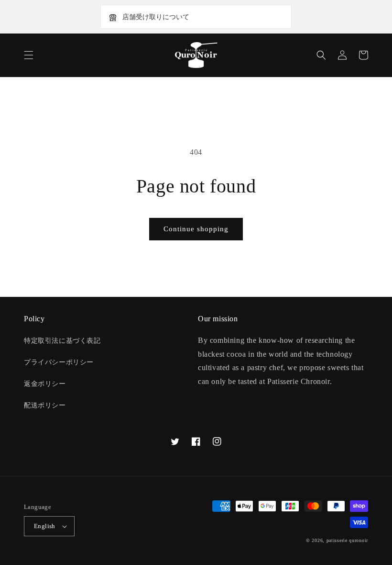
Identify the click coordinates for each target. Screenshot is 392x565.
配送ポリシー (45, 405)
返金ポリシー (45, 383)
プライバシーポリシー (59, 362)
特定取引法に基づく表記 (62, 340)
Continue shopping (196, 229)
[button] (28, 55)
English (44, 526)
